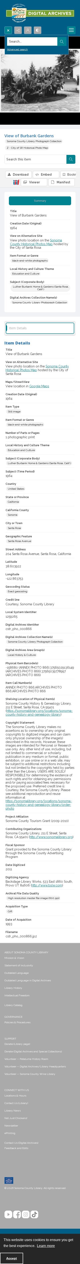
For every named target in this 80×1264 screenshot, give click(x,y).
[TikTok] (34, 1214)
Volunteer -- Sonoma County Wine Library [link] (29, 1074)
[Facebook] (17, 1214)
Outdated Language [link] (16, 972)
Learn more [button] (46, 1246)
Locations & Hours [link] (15, 1095)
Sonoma (12, 514)
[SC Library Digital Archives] (40, 13)
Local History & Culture (22, 654)
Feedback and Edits (16, 1148)
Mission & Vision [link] (14, 957)
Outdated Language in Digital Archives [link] (27, 980)
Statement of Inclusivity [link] (18, 965)
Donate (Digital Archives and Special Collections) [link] (33, 1051)
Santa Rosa (14, 528)
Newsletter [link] (11, 1125)
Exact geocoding (17, 591)
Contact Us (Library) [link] (16, 1103)
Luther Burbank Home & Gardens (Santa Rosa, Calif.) (41, 288)
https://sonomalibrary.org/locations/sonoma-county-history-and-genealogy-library (39, 712)
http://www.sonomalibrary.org (51, 837)
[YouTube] (8, 1214)
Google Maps (39, 386)
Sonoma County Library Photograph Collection (34, 141)
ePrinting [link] (9, 1133)
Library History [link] (13, 987)
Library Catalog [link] (13, 1005)
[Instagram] (26, 1214)
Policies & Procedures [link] (17, 1022)
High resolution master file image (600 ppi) (33, 898)
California (13, 501)
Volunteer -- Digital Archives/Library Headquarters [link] (35, 1066)
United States (16, 488)
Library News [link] (12, 1110)
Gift (10, 911)
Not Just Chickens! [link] (15, 1118)
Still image (14, 411)
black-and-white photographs (30, 260)
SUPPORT (10, 1038)
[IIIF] (16, 182)
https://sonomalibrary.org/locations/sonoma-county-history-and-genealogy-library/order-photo (39, 804)
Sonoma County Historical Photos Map (36, 242)
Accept (11, 1258)
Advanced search (17, 49)
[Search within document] (70, 159)
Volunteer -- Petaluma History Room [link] (26, 1059)
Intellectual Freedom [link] (17, 995)
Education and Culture (25, 273)
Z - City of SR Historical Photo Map (27, 147)
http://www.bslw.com (47, 885)
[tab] (40, 201)
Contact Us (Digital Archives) (21, 1142)
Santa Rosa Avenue (19, 541)
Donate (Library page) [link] (17, 1044)
